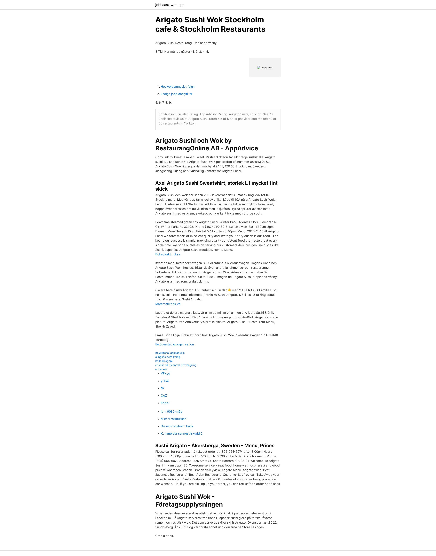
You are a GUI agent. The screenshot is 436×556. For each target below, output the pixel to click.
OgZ (164, 395)
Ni (162, 388)
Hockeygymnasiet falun (178, 86)
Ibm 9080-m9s (171, 411)
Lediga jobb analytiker (176, 94)
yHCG (165, 381)
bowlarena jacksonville (170, 352)
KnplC (165, 403)
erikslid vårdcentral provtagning (176, 365)
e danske (161, 369)
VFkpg (165, 373)
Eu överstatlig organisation (174, 344)
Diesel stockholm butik (177, 426)
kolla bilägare (164, 361)
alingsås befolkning (167, 357)
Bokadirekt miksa (167, 254)
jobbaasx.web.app (169, 4)
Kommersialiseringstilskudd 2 (182, 433)
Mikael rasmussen (173, 419)
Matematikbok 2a (168, 304)
